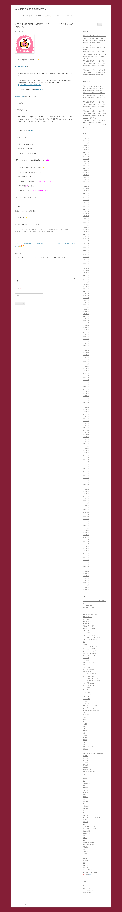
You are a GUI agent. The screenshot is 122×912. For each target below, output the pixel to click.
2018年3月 (86, 368)
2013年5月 (86, 501)
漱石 (84, 804)
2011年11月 (86, 542)
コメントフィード (88, 890)
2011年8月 (86, 548)
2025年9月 (86, 163)
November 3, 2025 (34, 130)
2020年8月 (86, 302)
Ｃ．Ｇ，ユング (87, 870)
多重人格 (85, 749)
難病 (84, 863)
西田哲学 (25, 231)
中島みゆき (86, 719)
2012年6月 (86, 526)
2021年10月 (86, 270)
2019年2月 (86, 343)
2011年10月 (86, 544)
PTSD (46, 229)
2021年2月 (86, 289)
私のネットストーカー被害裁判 (91, 817)
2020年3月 (86, 314)
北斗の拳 (85, 735)
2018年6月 (86, 362)
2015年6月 (86, 444)
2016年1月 (86, 428)
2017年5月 (86, 391)
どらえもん (86, 658)
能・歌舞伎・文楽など (89, 826)
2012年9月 (86, 519)
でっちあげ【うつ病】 (89, 649)
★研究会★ (86, 624)
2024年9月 (86, 191)
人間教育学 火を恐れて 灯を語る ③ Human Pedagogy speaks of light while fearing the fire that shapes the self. (94, 72)
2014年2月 (86, 480)
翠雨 (52, 231)
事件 (84, 722)
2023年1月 (86, 236)
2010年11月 (86, 569)
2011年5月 (86, 555)
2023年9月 (86, 218)
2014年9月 (86, 464)
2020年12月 (86, 293)
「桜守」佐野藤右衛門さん (66, 243)
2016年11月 (86, 405)
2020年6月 (86, 307)
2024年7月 (86, 195)
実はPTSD (85, 756)
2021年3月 (86, 286)
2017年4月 (86, 393)
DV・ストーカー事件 (38, 229)
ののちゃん (86, 660)
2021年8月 (86, 275)
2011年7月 (86, 551)
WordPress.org (87, 892)
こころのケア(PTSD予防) (90, 646)
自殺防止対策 (86, 833)
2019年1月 (86, 346)
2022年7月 (86, 250)
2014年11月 (86, 460)
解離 (30, 231)
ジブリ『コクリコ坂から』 (90, 676)
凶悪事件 (67, 229)
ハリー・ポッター (88, 696)
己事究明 (85, 765)
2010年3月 (86, 587)
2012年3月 (86, 532)
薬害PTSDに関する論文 (89, 842)
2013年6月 (86, 498)
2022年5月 (86, 254)
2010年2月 (86, 589)
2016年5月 (86, 418)
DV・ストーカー (26, 229)
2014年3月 (86, 478)
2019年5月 (86, 336)
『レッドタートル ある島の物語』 (93, 637)
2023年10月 (86, 216)
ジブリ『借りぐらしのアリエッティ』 (93, 678)
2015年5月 (86, 446)
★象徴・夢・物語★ (88, 626)
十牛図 (85, 737)
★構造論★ (86, 619)
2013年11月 (86, 487)
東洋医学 (85, 792)
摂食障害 (85, 778)
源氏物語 (85, 801)
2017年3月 (86, 396)
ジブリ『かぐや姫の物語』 (90, 674)
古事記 (85, 740)
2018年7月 (86, 359)
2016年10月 (86, 407)
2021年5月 (86, 282)
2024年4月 (86, 202)
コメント (18, 260)
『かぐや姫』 (86, 630)
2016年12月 (86, 403)
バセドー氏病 (86, 699)
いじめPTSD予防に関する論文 (91, 639)
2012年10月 (86, 516)
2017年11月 (86, 377)
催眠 (84, 728)
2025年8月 (86, 166)
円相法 (85, 731)
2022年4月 (86, 257)
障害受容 (85, 860)
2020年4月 (86, 311)
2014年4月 (86, 475)
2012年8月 (86, 521)
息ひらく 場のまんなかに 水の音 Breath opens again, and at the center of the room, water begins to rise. (94, 88)
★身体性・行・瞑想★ (89, 628)
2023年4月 (86, 229)
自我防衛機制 (86, 831)
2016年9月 (86, 409)
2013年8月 (86, 494)
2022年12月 (86, 239)
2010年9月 (86, 573)
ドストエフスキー (88, 694)
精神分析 (85, 822)
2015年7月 (86, 441)
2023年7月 (86, 223)
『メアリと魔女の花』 (89, 635)
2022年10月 (86, 243)
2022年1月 (86, 264)
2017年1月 (86, 400)
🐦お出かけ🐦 (59, 16)
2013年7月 (86, 496)
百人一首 (85, 815)
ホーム (17, 16)
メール (18, 288)
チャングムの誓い (88, 692)
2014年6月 (86, 471)
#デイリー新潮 (36, 85)
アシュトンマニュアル (89, 662)
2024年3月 (86, 204)
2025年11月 (86, 159)
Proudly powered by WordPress (23, 904)
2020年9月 (86, 300)
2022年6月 (86, 252)
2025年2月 (86, 179)
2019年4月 (86, 339)
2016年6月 (86, 416)
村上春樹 (85, 790)
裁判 (84, 849)
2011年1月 (86, 564)
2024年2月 (86, 207)
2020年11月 (86, 295)
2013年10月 (86, 489)
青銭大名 (85, 865)
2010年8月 (86, 576)
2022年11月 (86, 241)
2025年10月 (86, 161)
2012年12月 (86, 512)
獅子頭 (85, 813)
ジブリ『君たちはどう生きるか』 (92, 681)
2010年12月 (86, 567)
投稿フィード (86, 888)
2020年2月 (86, 316)
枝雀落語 (85, 794)
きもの (85, 644)
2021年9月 (86, 273)
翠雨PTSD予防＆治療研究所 (30, 9)
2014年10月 (86, 462)
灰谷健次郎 (86, 806)
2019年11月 (86, 323)
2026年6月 (86, 143)
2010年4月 (86, 585)
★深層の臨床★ (87, 621)
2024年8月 (86, 193)
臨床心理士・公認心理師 (90, 829)
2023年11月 (86, 213)
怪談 (84, 774)
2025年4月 (86, 175)
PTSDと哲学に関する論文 (56, 229)
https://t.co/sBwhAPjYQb (25, 85)
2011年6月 (86, 553)
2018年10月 (86, 352)
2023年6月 (86, 225)
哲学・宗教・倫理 (88, 747)
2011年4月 (86, 557)
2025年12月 (86, 156)
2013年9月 (86, 491)
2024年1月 (86, 209)
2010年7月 (86, 578)
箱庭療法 (85, 819)
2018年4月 (86, 366)
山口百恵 (85, 760)
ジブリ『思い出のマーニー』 (91, 685)
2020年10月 (86, 298)
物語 (84, 810)
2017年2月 (86, 398)
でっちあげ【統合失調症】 (90, 653)
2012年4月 (86, 530)
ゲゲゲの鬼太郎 (87, 671)
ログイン (85, 886)
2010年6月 (86, 580)
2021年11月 (86, 268)
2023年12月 (86, 211)
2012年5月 (86, 528)
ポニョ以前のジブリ (88, 708)
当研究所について (88, 769)
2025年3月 (86, 177)
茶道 (84, 835)
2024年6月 (86, 198)
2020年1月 (86, 318)
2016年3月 (86, 423)
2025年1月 (86, 182)
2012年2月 (86, 535)
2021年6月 (86, 280)
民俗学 (85, 799)
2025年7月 (86, 168)
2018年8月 (86, 357)
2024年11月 (86, 186)
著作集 (85, 838)
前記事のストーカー (21, 66)
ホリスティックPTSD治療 (90, 706)
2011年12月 (86, 539)
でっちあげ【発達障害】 (90, 651)
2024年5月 (86, 200)
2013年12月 (86, 485)
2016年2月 (86, 425)
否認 (84, 742)
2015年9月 (86, 437)
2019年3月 (86, 341)
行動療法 (85, 847)
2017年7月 (86, 387)
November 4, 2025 (40, 89)
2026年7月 (86, 141)
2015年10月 (86, 434)
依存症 (85, 726)
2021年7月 (86, 277)
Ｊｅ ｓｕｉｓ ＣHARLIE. (90, 872)
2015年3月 (86, 450)
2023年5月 (86, 227)
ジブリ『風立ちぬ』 (88, 687)
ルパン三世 (86, 715)
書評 (84, 785)
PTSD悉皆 (38, 16)
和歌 (84, 744)
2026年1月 (86, 154)
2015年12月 (86, 430)
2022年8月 (86, 248)
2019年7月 (86, 332)
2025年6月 (86, 170)
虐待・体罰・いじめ (88, 845)
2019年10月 (86, 325)
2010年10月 (86, 571)
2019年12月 (86, 321)
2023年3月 (86, 232)
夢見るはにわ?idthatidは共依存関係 (93, 753)
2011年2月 (86, 562)
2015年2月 (86, 453)
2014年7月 (86, 469)
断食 (84, 781)
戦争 (84, 776)
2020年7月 (86, 305)
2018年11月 (86, 350)
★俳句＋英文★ (87, 617)
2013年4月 (86, 503)
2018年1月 (86, 373)
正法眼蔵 (85, 797)
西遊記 (85, 854)
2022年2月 (86, 261)
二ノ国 (85, 724)
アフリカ (85, 665)
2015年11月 (86, 432)
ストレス (85, 690)
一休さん (85, 717)
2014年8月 (86, 466)
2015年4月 (86, 448)
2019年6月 (86, 334)
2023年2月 (86, 234)
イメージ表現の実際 (88, 669)
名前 (17, 281)
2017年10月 (86, 380)
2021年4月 (86, 284)
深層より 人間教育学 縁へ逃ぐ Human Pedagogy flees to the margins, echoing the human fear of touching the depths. (94, 38)
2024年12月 (86, 184)
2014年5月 (86, 473)
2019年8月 (86, 330)
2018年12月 (86, 348)
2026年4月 (86, 147)
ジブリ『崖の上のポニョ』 (90, 683)
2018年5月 (86, 364)
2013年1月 (86, 510)
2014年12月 (86, 457)
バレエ (85, 701)
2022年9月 (86, 245)
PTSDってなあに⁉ (27, 16)
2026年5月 (86, 145)
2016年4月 (86, 421)
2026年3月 (86, 150)
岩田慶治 (85, 763)
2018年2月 (86, 371)
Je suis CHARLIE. (87, 610)
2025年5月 (86, 172)
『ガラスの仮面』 (88, 633)
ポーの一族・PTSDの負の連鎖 (91, 710)
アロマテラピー (87, 667)
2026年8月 (86, 138)
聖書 (84, 824)
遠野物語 (85, 858)
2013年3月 (86, 505)
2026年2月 (86, 152)
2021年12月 (86, 266)
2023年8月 (86, 220)
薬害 (84, 840)
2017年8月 (86, 384)
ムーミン (85, 712)
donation (70, 16)
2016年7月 (86, 414)
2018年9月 (86, 355)
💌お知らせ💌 (87, 874)
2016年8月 (86, 412)
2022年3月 (86, 259)
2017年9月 (86, 382)
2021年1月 (86, 291)
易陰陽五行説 (86, 783)
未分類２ (85, 788)
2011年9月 (86, 546)
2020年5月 (86, 309)
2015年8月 (86, 439)
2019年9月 (86, 327)
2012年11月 (86, 514)
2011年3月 (86, 560)
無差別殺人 (86, 808)
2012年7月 (86, 523)
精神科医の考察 (20, 96)
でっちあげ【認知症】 (89, 655)
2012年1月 (86, 537)
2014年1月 (86, 482)
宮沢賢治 (85, 758)
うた (84, 642)
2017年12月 (86, 375)
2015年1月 (86, 455)
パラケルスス (86, 703)
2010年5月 (86, 583)
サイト (17, 296)
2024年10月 (86, 188)
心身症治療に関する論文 (90, 772)
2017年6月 (86, 389)
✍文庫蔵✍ (48, 16)
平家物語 (85, 767)
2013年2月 (86, 507)
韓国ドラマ (86, 867)
